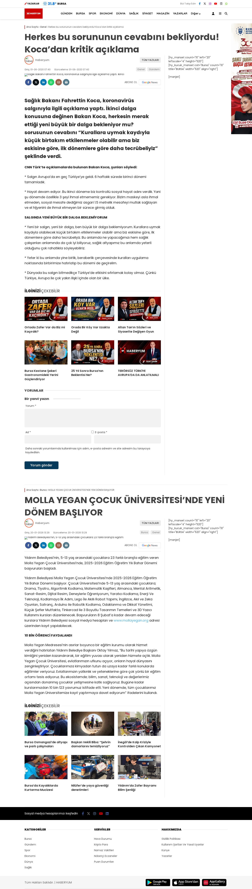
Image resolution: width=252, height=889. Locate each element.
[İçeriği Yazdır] (66, 82)
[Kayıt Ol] (214, 14)
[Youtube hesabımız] (215, 4)
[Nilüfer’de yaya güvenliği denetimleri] (92, 768)
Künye (166, 850)
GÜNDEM (66, 13)
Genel (141, 69)
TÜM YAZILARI (150, 60)
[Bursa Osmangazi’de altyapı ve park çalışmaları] (46, 724)
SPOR (92, 13)
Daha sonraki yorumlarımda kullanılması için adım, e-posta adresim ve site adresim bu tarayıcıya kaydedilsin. (87, 450)
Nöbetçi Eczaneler (105, 856)
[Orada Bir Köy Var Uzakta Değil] (92, 310)
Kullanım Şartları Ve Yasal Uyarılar (183, 844)
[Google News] (150, 82)
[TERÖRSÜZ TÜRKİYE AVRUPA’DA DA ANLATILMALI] (139, 353)
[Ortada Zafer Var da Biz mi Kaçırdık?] (46, 310)
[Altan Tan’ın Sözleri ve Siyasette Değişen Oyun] (139, 310)
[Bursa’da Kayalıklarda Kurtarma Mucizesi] (46, 768)
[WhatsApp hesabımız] (226, 4)
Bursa (144, 532)
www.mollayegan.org (131, 620)
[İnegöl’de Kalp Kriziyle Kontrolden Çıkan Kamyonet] (139, 724)
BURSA (80, 13)
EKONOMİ (106, 13)
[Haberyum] (34, 18)
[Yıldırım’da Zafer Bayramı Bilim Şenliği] (139, 768)
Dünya (29, 862)
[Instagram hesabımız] (210, 4)
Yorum (30, 406)
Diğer (195, 13)
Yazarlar (167, 856)
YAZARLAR (180, 13)
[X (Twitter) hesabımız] (204, 4)
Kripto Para (101, 844)
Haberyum (42, 60)
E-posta (101, 432)
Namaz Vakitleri (104, 850)
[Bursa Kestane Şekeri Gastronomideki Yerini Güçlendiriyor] (46, 353)
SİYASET (147, 13)
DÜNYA (120, 13)
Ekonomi (30, 856)
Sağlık (28, 867)
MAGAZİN (163, 13)
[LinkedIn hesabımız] (221, 4)
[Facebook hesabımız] (200, 4)
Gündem (154, 69)
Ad (28, 432)
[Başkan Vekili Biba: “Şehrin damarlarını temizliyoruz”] (92, 724)
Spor (27, 850)
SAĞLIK (134, 13)
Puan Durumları (104, 862)
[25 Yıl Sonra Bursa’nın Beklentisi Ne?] (92, 353)
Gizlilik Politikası (171, 839)
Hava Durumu (103, 839)
